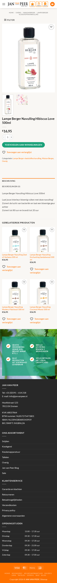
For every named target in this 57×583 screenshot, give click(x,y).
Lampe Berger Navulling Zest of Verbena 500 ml (14, 256)
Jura (13, 575)
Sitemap (43, 579)
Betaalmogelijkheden (12, 499)
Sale (4, 473)
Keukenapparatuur (11, 451)
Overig (18, 12)
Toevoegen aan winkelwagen (23, 145)
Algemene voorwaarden (13, 515)
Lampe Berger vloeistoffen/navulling (33, 13)
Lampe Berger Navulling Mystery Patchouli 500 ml (13, 308)
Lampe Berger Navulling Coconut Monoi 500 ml (40, 308)
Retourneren (8, 494)
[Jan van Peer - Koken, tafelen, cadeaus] (27, 4)
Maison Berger (29, 12)
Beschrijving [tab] (8, 181)
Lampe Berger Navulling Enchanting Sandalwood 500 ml (42, 257)
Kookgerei (7, 446)
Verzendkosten (9, 505)
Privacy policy (8, 510)
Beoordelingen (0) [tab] (11, 186)
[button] (3, 4)
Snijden (5, 441)
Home (11, 12)
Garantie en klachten (12, 489)
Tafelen (5, 457)
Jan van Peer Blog (10, 467)
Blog (43, 575)
